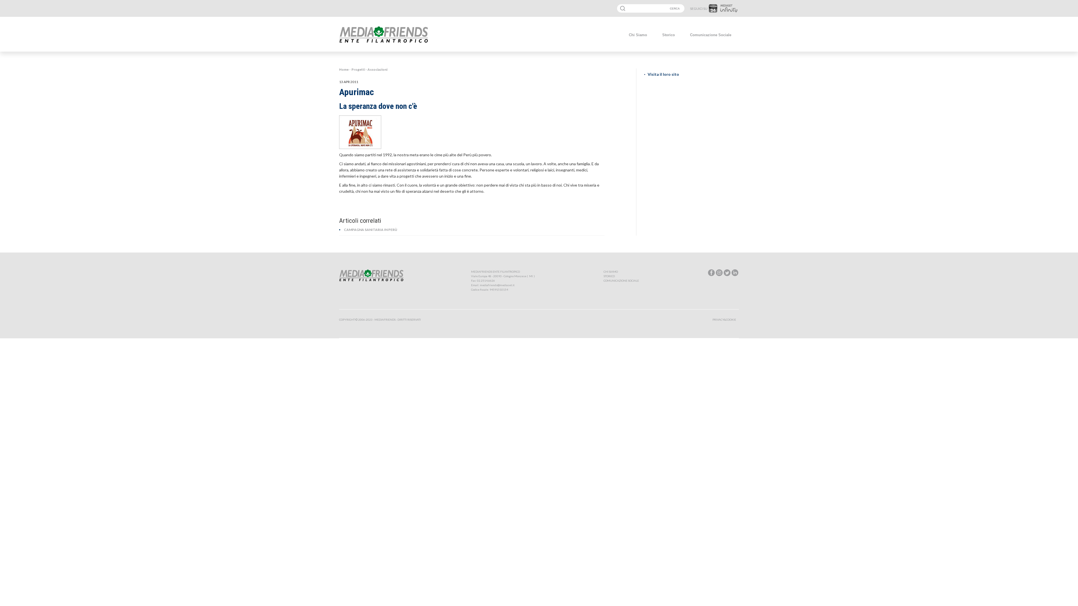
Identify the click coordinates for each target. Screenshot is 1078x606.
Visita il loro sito (663, 74)
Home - (345, 69)
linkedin (735, 272)
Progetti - (359, 69)
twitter (727, 272)
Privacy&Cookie (724, 319)
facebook (711, 272)
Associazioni (377, 69)
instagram (719, 272)
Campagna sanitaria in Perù (370, 230)
